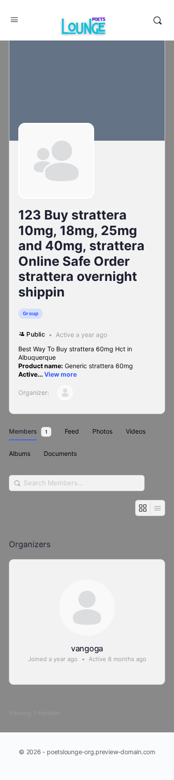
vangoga (87, 648)
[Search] (157, 20)
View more (60, 374)
